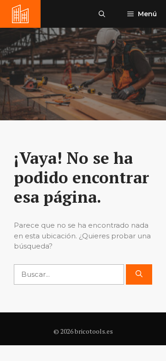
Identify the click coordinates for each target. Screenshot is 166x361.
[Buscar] (139, 274)
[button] (102, 14)
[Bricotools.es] (20, 14)
